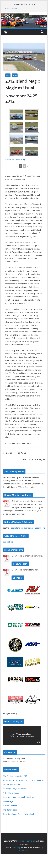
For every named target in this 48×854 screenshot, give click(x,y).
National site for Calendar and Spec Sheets (27, 528)
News (15, 75)
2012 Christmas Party (31, 459)
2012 (7, 75)
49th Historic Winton (11, 784)
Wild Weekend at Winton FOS (15, 776)
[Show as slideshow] (15, 159)
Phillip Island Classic (11, 793)
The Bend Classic (10, 810)
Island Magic (8, 801)
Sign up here (8, 542)
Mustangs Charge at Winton (14, 788)
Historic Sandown (10, 805)
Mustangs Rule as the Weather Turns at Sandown (23, 780)
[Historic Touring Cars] (6, 32)
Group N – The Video (16, 452)
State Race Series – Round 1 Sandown (18, 797)
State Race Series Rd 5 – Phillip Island (18, 814)
